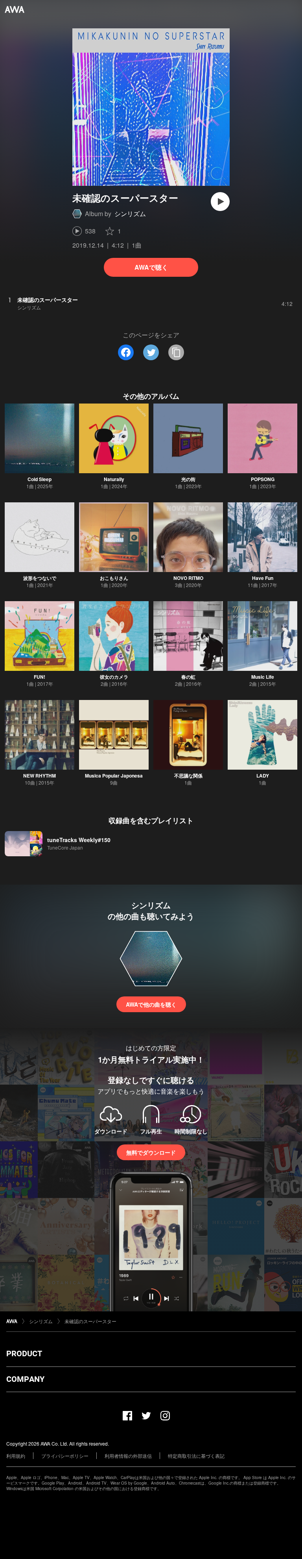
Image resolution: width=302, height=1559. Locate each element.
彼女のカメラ (114, 676)
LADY (262, 775)
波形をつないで (39, 577)
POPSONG (262, 479)
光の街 (188, 479)
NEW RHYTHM (39, 775)
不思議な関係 (188, 775)
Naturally (114, 479)
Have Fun (262, 577)
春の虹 (188, 676)
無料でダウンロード (151, 1152)
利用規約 (15, 1455)
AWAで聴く (151, 267)
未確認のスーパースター (90, 1321)
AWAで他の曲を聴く (151, 1004)
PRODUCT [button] (24, 1353)
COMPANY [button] (25, 1379)
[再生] (220, 201)
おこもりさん (114, 577)
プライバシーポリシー (64, 1455)
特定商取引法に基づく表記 (196, 1455)
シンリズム (130, 213)
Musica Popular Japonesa (114, 775)
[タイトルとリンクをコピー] (176, 352)
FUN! (39, 676)
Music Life (262, 676)
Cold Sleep (40, 479)
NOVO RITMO (188, 577)
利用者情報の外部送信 (128, 1455)
